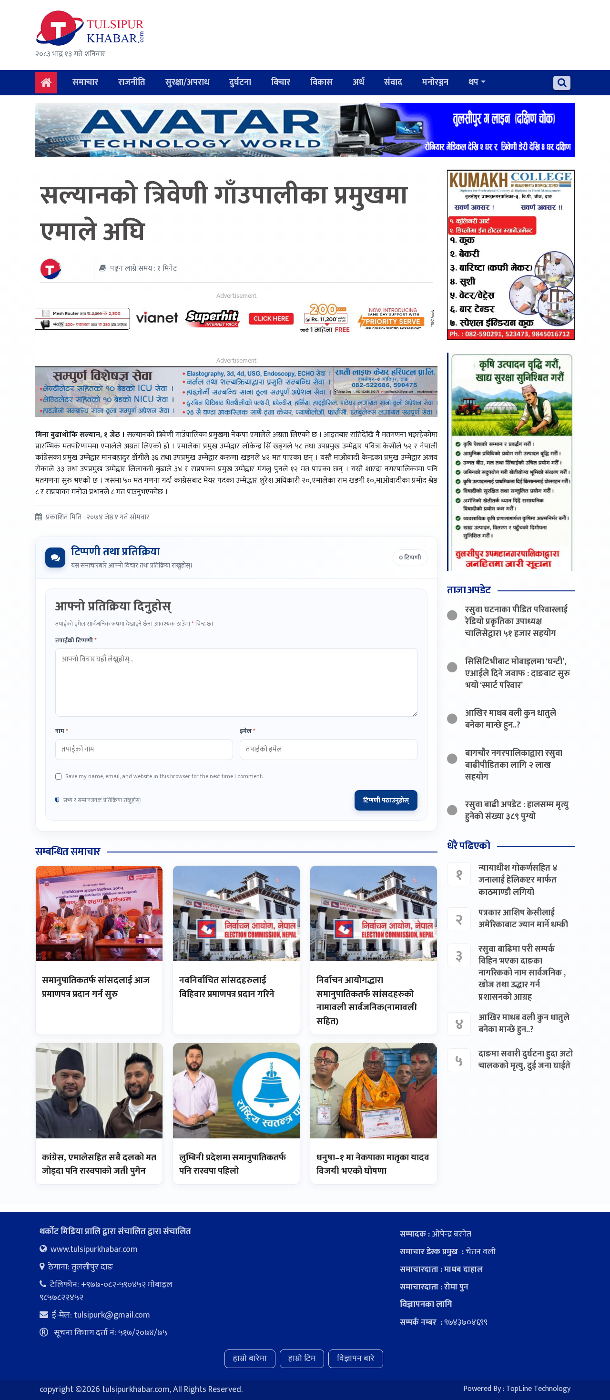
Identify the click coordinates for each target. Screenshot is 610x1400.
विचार (280, 82)
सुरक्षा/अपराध (187, 82)
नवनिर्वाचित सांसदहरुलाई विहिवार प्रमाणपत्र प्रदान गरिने (226, 987)
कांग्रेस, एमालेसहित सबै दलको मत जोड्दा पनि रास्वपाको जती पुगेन (99, 1164)
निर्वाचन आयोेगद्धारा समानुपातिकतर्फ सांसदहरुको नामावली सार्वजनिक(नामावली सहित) (366, 1001)
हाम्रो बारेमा (250, 1358)
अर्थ (358, 82)
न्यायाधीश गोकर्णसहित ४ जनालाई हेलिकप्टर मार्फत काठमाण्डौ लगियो (518, 880)
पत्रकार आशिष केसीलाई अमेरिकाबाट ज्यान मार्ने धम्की (523, 919)
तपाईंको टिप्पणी (76, 641)
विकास (321, 82)
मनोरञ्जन (435, 82)
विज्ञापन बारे (356, 1358)
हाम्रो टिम (301, 1358)
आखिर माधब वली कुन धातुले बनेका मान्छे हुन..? (510, 719)
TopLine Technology (538, 1388)
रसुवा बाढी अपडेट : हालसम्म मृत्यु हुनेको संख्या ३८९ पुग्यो (517, 811)
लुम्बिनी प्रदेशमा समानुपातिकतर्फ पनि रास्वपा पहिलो (232, 1164)
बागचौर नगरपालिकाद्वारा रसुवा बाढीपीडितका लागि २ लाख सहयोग (513, 765)
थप (473, 82)
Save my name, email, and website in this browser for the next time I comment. (164, 776)
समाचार (85, 82)
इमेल (247, 731)
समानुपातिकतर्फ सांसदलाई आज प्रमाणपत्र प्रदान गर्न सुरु (96, 987)
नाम (61, 731)
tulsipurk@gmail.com (112, 1315)
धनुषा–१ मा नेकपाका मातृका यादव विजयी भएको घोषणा (372, 1164)
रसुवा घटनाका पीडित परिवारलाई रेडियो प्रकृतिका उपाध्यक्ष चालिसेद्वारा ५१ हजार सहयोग (516, 622)
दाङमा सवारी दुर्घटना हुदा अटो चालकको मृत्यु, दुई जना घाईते (525, 1060)
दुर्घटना (240, 82)
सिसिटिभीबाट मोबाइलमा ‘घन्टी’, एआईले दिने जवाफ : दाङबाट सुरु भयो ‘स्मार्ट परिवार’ (517, 674)
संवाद (393, 82)
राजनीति (131, 82)
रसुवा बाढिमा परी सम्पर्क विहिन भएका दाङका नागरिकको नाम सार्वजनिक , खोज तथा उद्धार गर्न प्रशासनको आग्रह (522, 973)
